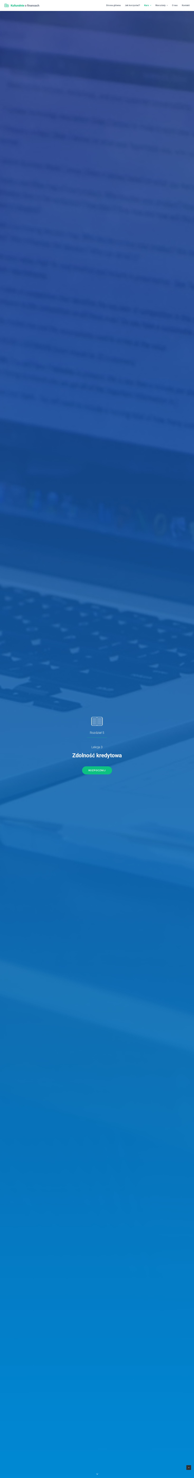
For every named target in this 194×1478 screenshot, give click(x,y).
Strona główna (113, 5)
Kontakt (186, 5)
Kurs (146, 5)
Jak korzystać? (132, 5)
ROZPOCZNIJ (97, 770)
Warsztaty (160, 5)
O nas (175, 5)
